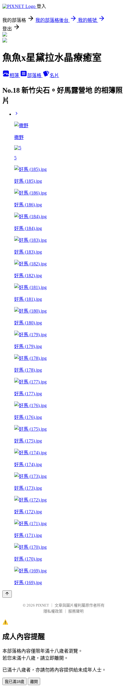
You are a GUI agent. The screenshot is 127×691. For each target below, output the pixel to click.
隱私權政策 (53, 611)
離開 (34, 681)
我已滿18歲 (14, 681)
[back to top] (7, 594)
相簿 (14, 75)
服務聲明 (76, 611)
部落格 (35, 75)
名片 (54, 75)
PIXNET (42, 605)
